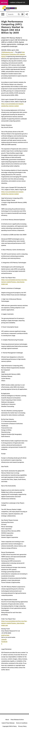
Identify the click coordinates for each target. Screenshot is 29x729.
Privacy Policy (22, 726)
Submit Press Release (8, 723)
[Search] (19, 14)
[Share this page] (27, 14)
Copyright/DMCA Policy (9, 726)
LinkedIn (4, 639)
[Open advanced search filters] (22, 14)
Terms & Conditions (21, 723)
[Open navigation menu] (2, 14)
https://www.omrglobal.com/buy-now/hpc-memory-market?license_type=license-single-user (14, 282)
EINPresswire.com (7, 52)
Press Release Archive (17, 719)
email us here (5, 635)
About (7, 719)
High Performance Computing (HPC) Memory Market (13, 54)
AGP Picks (4, 2)
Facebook (4, 641)
